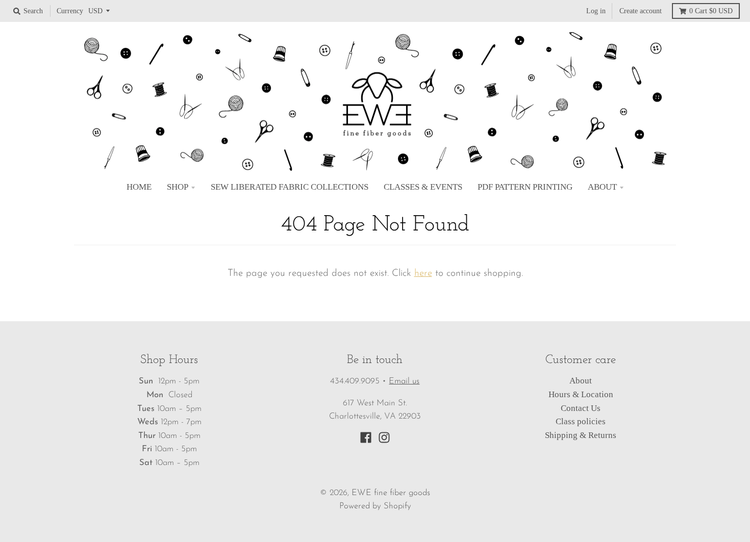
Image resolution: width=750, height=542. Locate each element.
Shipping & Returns (580, 435)
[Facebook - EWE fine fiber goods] (366, 437)
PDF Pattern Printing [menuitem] (525, 187)
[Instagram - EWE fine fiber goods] (384, 437)
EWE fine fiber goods (391, 493)
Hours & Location (580, 394)
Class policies (581, 421)
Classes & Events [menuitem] (423, 187)
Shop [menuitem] (177, 187)
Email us (404, 381)
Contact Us (581, 408)
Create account (640, 11)
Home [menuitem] (139, 187)
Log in (596, 11)
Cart (711, 11)
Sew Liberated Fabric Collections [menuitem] (289, 187)
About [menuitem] (602, 187)
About (580, 380)
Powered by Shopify (375, 506)
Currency (70, 11)
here (423, 273)
